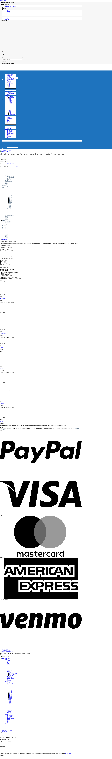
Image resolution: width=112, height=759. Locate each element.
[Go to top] (0, 654)
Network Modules (10, 78)
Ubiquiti (6, 129)
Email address (5, 748)
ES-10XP (2, 421)
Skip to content (3, 0)
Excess (8, 76)
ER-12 (1, 315)
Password (4, 739)
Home (1, 150)
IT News (4, 8)
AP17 (10, 102)
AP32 (10, 108)
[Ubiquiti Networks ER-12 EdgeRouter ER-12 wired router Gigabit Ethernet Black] (6, 311)
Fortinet (6, 89)
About (3, 643)
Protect (8, 134)
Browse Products (6, 658)
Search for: (4, 77)
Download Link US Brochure (11, 6)
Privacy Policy (5, 649)
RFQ (3, 646)
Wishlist (6, 18)
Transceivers (12, 114)
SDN (8, 120)
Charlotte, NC (7, 15)
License (8, 116)
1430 (10, 110)
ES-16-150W (2, 386)
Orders (6, 17)
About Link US (5, 4)
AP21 (10, 103)
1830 (10, 111)
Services (9, 122)
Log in (9, 741)
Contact (4, 644)
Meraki (6, 125)
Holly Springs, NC (8, 10)
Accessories (9, 75)
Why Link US (7, 5)
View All (6, 72)
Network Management (9, 118)
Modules (9, 77)
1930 (10, 112)
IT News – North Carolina (7, 730)
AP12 (10, 100)
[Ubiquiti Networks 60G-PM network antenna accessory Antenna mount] (6, 342)
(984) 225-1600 (10, 163)
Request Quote (5, 142)
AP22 (10, 104)
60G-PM (1, 347)
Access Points (10, 74)
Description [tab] (4, 239)
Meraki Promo (7, 140)
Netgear (4, 225)
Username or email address (8, 737)
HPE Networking (8, 91)
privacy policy (68, 753)
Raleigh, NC (7, 11)
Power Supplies (10, 79)
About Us (4, 723)
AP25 (10, 107)
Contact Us (4, 9)
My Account (5, 16)
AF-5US (1, 368)
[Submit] (2, 79)
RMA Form (4, 648)
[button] (4, 20)
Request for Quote (6, 725)
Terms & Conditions (6, 650)
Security (8, 90)
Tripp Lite (7, 138)
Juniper (6, 115)
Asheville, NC (7, 12)
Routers (8, 80)
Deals (3, 139)
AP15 (10, 101)
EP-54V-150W (3, 333)
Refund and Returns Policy (7, 651)
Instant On (7, 95)
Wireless (9, 137)
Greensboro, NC (8, 13)
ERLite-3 (2, 403)
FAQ (3, 7)
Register (1, 755)
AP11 (10, 98)
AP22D (10, 105)
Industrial (9, 82)
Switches (9, 81)
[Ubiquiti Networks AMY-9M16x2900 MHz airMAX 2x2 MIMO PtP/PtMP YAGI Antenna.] (6, 293)
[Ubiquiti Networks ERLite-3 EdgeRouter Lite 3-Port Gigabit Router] (6, 399)
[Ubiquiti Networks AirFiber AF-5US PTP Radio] (6, 363)
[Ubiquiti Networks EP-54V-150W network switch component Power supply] (6, 328)
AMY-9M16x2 (3, 298)
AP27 (10, 201)
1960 (10, 113)
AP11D (10, 99)
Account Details (8, 19)
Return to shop (5, 104)
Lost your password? (4, 743)
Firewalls (6, 174)
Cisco (6, 73)
